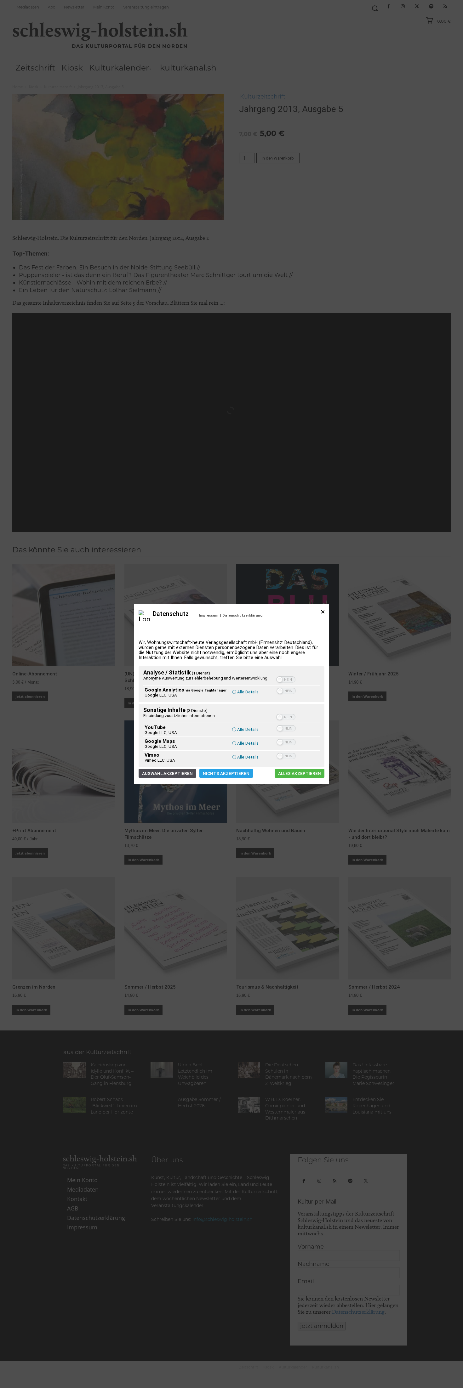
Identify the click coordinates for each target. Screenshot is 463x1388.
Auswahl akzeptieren (167, 773)
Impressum (208, 615)
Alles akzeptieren (299, 773)
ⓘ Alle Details (245, 692)
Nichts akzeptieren (226, 773)
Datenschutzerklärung (242, 615)
